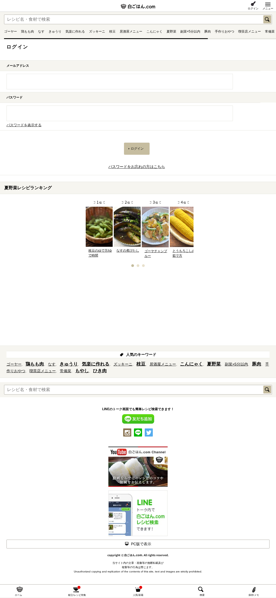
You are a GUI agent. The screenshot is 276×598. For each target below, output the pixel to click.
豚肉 (207, 31)
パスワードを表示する (24, 125)
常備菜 (270, 31)
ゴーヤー (10, 31)
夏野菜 (171, 31)
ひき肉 (100, 370)
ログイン (253, 8)
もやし (82, 370)
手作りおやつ (224, 31)
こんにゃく (154, 31)
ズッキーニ (97, 31)
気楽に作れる (75, 31)
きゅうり (55, 31)
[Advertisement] (138, 308)
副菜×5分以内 (190, 31)
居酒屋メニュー (131, 31)
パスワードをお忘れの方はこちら (136, 166)
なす (41, 31)
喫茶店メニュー (249, 31)
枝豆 (112, 31)
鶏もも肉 (27, 31)
